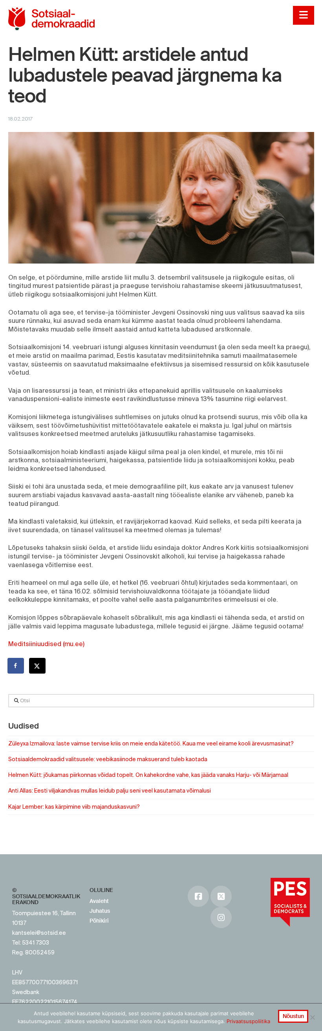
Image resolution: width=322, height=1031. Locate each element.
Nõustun (293, 1016)
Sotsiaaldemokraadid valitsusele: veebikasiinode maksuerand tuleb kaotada (107, 759)
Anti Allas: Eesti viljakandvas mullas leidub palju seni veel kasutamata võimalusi (109, 790)
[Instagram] (221, 917)
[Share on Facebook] (16, 666)
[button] (303, 15)
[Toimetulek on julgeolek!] (51, 18)
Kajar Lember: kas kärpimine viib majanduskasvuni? (74, 807)
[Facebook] (198, 896)
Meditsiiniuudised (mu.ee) (46, 643)
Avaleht (99, 901)
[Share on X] (38, 666)
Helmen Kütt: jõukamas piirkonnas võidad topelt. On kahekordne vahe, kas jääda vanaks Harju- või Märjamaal (148, 775)
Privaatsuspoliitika (248, 1021)
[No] (312, 1017)
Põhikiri (99, 920)
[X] (221, 896)
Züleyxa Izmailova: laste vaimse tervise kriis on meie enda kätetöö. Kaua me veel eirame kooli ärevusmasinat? (151, 743)
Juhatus (100, 910)
